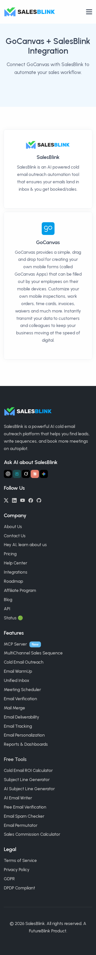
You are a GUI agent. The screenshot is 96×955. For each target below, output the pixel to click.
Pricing (10, 553)
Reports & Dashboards (26, 744)
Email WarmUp (18, 671)
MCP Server (15, 644)
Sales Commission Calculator (32, 834)
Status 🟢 (13, 617)
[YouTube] (22, 500)
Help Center (15, 562)
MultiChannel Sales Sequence (33, 652)
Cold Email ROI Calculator (28, 770)
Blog (8, 599)
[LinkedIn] (14, 500)
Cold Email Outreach (24, 662)
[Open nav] (89, 11)
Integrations (15, 572)
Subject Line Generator (27, 779)
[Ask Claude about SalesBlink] (35, 474)
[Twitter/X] (6, 500)
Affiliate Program (20, 590)
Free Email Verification (25, 807)
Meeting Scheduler (22, 689)
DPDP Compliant (19, 887)
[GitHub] (39, 500)
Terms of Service (20, 860)
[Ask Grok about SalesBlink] (26, 474)
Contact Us (15, 535)
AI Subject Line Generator (29, 788)
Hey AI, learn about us (25, 544)
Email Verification (20, 698)
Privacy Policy (16, 869)
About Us (13, 526)
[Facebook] (30, 500)
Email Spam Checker (24, 816)
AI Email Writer (18, 797)
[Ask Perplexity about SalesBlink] (17, 474)
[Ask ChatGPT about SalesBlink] (8, 474)
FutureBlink (39, 930)
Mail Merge (14, 707)
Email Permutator (20, 825)
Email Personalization (24, 735)
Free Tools (15, 759)
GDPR (9, 878)
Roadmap (13, 581)
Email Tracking (18, 726)
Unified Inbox (16, 680)
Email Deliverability (21, 717)
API (7, 608)
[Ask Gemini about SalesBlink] (44, 474)
